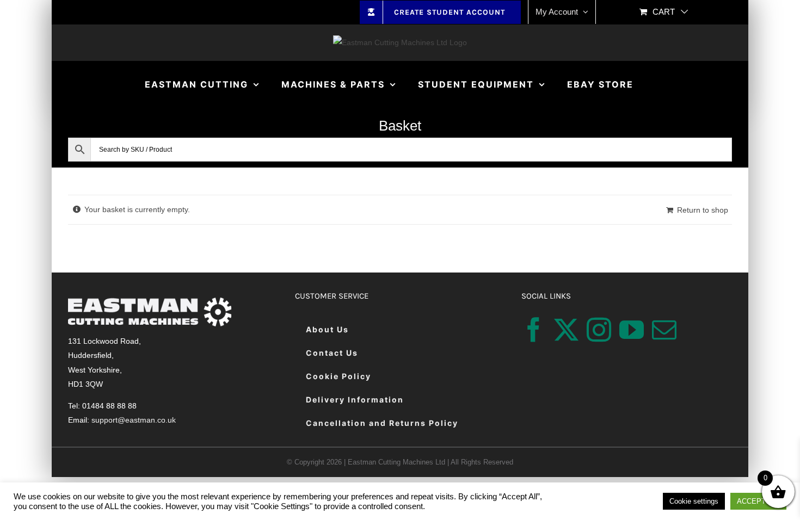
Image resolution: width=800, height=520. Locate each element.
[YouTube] (631, 330)
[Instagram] (599, 330)
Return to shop (702, 210)
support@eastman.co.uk (133, 420)
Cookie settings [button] (693, 501)
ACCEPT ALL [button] (758, 501)
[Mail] (664, 330)
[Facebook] (533, 330)
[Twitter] (566, 330)
